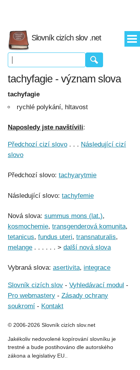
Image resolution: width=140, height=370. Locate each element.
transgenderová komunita (89, 226)
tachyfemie (78, 195)
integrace (97, 267)
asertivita (66, 267)
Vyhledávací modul (96, 285)
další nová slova (87, 247)
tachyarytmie (77, 175)
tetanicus (21, 237)
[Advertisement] (70, 11)
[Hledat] (94, 59)
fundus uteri (55, 237)
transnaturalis (96, 237)
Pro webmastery (31, 295)
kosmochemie (28, 226)
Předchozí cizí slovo (37, 144)
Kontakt (52, 306)
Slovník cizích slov (35, 285)
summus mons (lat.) (73, 216)
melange (20, 247)
